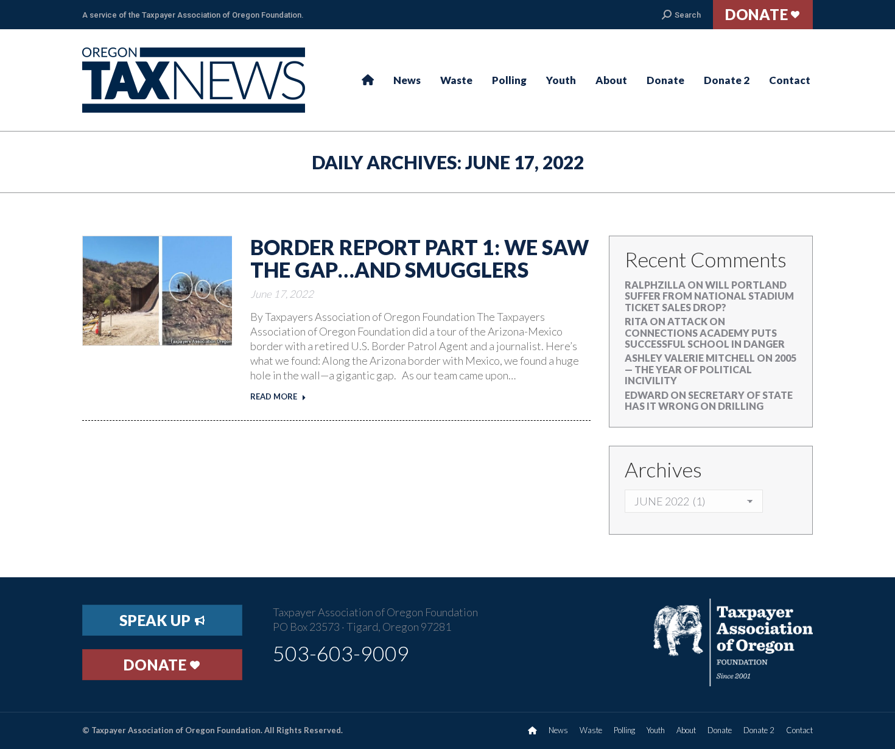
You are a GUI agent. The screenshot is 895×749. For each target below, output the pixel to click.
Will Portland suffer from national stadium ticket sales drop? (709, 296)
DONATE (157, 664)
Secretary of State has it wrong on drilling (709, 400)
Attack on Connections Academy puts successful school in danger (705, 332)
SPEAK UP (156, 620)
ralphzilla (655, 284)
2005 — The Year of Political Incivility (710, 369)
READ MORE (273, 396)
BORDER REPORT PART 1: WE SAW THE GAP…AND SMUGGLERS (419, 258)
